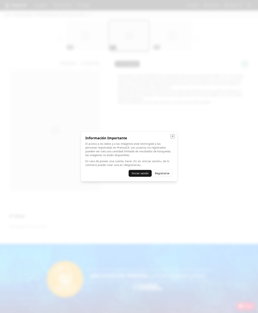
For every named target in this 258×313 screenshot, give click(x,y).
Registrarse (162, 173)
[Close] (172, 136)
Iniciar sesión (140, 173)
